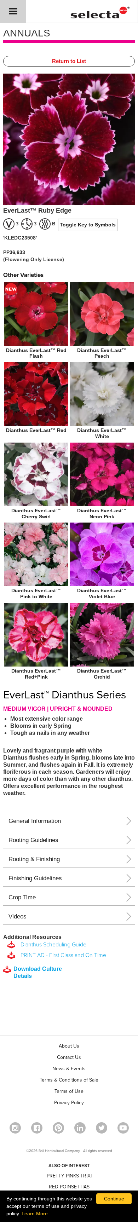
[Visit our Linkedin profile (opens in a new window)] (80, 1128)
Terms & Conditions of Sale (69, 1080)
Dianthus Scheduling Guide (52, 944)
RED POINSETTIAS (69, 1187)
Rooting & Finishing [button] (34, 859)
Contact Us (69, 1057)
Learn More (35, 1213)
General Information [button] (34, 821)
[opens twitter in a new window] (101, 1128)
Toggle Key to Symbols (88, 224)
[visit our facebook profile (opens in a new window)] (37, 1128)
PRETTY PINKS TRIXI (69, 1176)
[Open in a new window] (58, 1128)
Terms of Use (69, 1091)
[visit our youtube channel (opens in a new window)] (123, 1128)
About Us (69, 1046)
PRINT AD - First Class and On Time (62, 955)
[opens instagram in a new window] (15, 1128)
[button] (13, 11)
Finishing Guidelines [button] (35, 878)
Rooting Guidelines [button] (33, 840)
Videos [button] (17, 916)
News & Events (69, 1069)
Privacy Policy (69, 1103)
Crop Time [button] (22, 897)
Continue (114, 1198)
